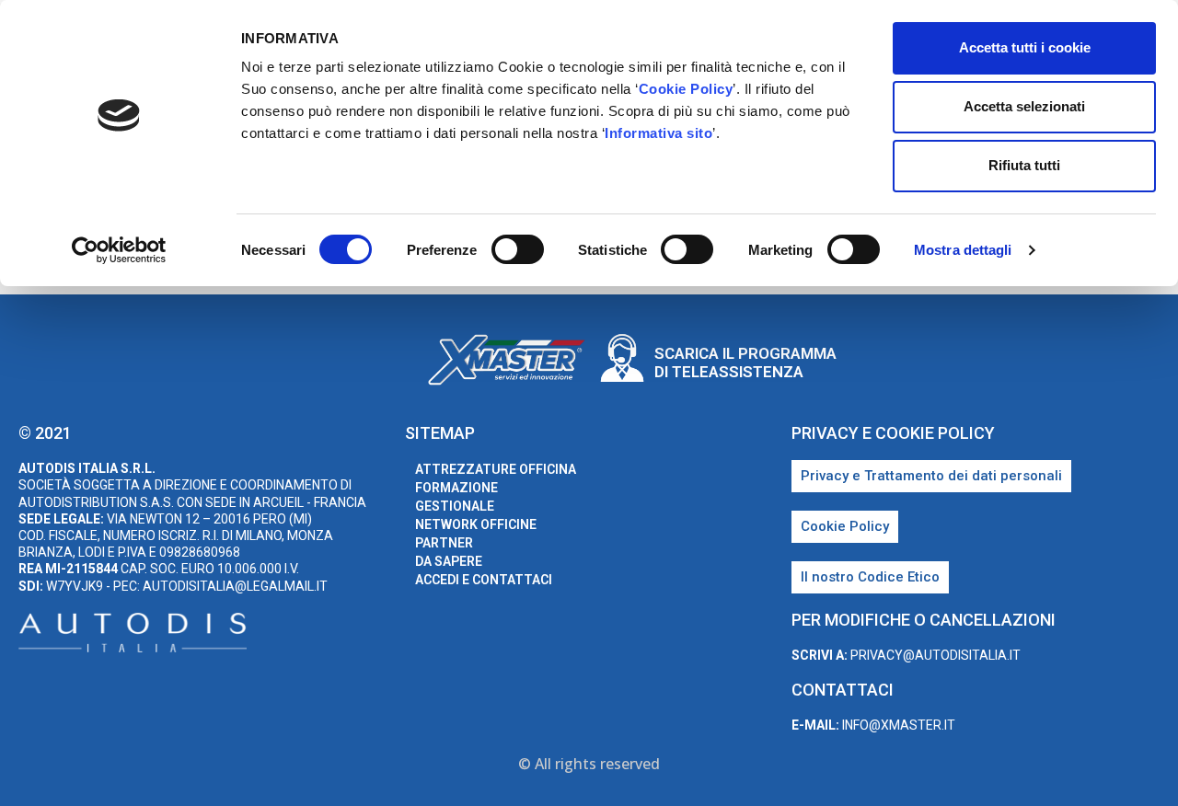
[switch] (517, 249)
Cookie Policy (686, 89)
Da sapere (448, 561)
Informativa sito (658, 133)
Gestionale (454, 506)
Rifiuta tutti (1024, 165)
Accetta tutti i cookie (1025, 47)
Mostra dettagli (963, 250)
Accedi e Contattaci (483, 579)
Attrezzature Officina (495, 469)
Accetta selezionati (1024, 106)
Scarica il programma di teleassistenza (745, 362)
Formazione (456, 487)
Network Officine (476, 524)
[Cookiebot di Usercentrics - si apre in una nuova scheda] (119, 250)
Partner (444, 542)
